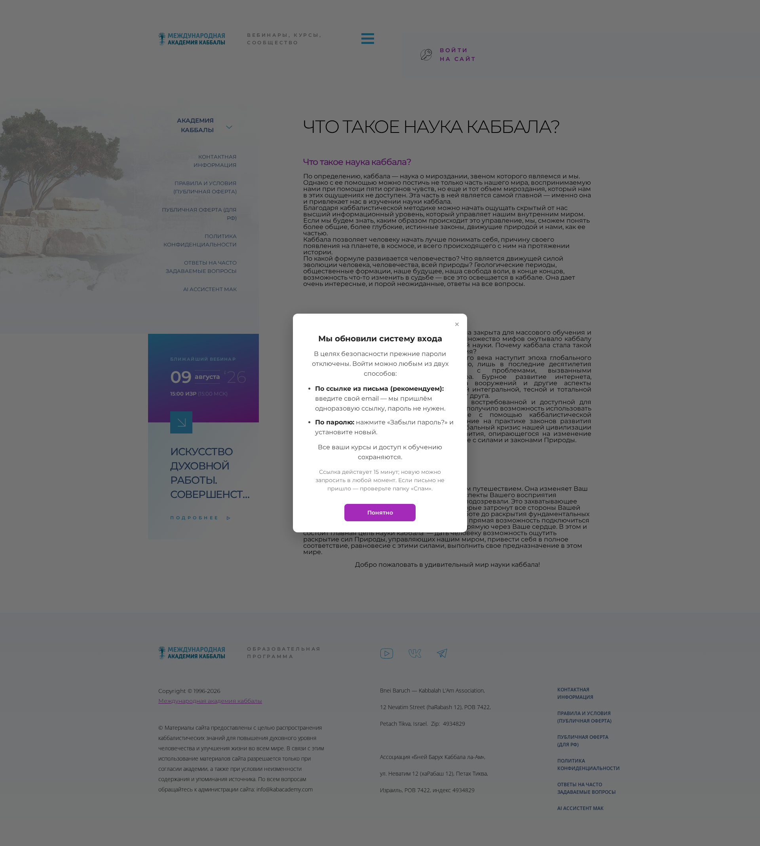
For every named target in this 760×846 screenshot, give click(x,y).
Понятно (380, 512)
